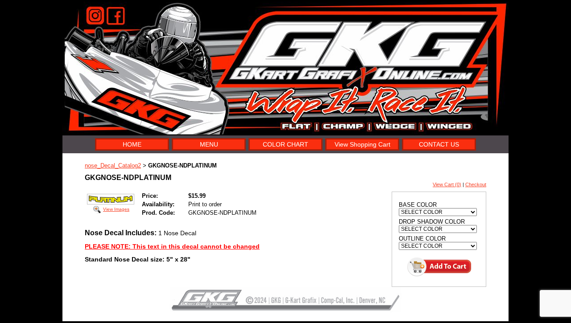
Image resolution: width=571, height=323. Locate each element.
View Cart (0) (447, 184)
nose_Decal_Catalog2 (113, 165)
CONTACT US (439, 144)
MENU (209, 144)
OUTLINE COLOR (422, 238)
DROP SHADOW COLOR (432, 221)
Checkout (475, 184)
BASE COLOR (418, 204)
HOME (132, 144)
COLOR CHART (285, 144)
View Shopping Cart (362, 144)
